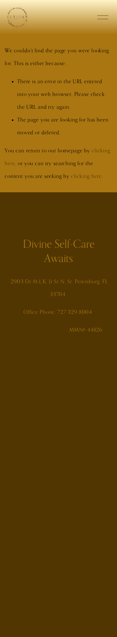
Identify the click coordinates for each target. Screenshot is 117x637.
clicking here (86, 176)
